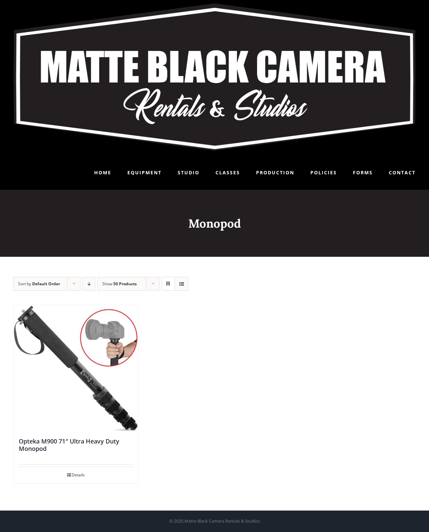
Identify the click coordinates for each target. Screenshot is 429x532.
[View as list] (181, 283)
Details (78, 475)
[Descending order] (89, 284)
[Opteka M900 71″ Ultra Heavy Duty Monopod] (76, 368)
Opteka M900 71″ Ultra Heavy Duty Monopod (69, 445)
